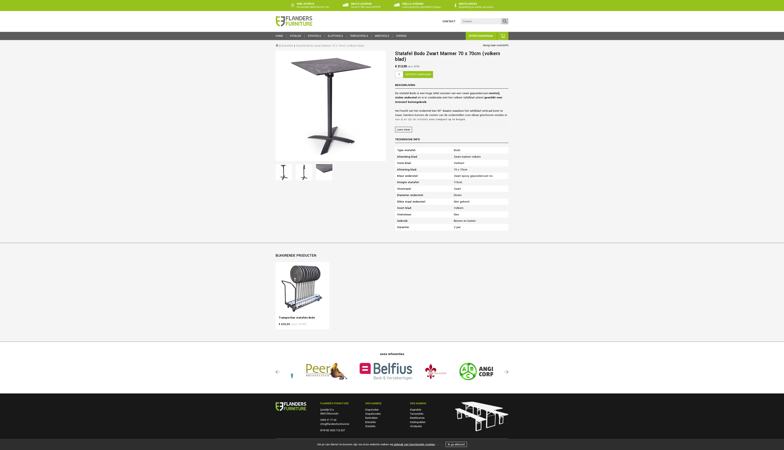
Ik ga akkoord (456, 444)
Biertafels (370, 422)
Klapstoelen (372, 410)
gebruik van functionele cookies (414, 444)
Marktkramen (417, 418)
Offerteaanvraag (481, 36)
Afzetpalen (416, 426)
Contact (448, 21)
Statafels (287, 46)
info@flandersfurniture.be (334, 424)
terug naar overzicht (495, 45)
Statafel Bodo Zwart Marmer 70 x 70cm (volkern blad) (330, 46)
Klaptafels (415, 410)
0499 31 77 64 (328, 420)
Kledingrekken (417, 422)
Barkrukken (371, 418)
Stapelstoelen (373, 414)
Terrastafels (416, 414)
